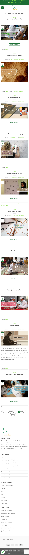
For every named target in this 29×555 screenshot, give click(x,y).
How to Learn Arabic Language (14, 133)
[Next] (18, 414)
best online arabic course (17, 204)
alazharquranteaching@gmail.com (15, 4)
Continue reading (14, 44)
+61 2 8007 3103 (13, 2)
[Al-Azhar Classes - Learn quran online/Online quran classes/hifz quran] (14, 7)
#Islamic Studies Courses (18, 91)
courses (14, 17)
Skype (19, 2)
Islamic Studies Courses (14, 55)
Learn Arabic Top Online (14, 173)
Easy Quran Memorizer (14, 290)
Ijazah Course (14, 325)
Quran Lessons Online (14, 97)
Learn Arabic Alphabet (14, 211)
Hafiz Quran (14, 250)
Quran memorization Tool (14, 19)
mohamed (21, 23)
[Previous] (2, 412)
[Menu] (2, 7)
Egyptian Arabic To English (14, 374)
